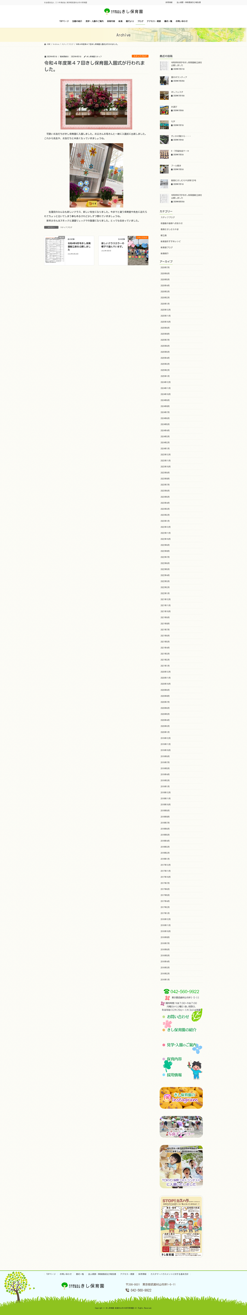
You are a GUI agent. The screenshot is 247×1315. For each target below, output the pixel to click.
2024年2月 (165, 443)
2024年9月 (165, 400)
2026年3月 (165, 292)
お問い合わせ (66, 1274)
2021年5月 (165, 642)
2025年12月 (166, 310)
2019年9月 (165, 756)
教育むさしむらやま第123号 (183, 181)
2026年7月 (165, 268)
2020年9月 (165, 690)
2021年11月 (166, 605)
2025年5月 (165, 352)
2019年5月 (165, 768)
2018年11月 (166, 799)
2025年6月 (165, 346)
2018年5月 (165, 835)
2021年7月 (165, 630)
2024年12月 (166, 382)
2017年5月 (165, 895)
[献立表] (54, 250)
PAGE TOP (238, 1273)
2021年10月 (166, 611)
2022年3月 (165, 581)
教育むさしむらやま (170, 229)
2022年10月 (166, 539)
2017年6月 (165, 889)
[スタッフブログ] (138, 246)
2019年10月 (166, 750)
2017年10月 (166, 877)
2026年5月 (165, 280)
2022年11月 (166, 533)
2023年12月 (166, 455)
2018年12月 (166, 793)
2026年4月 (165, 286)
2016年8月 (165, 937)
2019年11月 (166, 744)
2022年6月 (165, 563)
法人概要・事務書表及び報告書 (189, 2)
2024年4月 (165, 431)
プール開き (176, 166)
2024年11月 (166, 388)
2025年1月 (165, 376)
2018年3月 (165, 847)
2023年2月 (165, 515)
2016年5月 (165, 956)
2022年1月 (165, 593)
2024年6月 (165, 418)
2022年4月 (165, 575)
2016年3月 (165, 968)
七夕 (173, 121)
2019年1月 (165, 787)
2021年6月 (165, 636)
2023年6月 (165, 491)
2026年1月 (165, 304)
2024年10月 (166, 394)
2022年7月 (165, 557)
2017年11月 (166, 871)
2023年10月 (166, 467)
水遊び (174, 107)
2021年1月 (165, 666)
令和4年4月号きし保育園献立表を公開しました (79, 246)
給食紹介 (165, 253)
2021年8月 (165, 624)
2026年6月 (165, 274)
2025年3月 (165, 364)
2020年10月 (166, 684)
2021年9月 (165, 617)
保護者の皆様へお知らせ (172, 223)
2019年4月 (165, 774)
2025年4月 (165, 358)
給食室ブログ (167, 247)
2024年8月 (165, 406)
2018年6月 (165, 829)
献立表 (164, 235)
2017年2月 (165, 907)
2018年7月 (165, 823)
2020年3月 (165, 726)
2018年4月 (165, 841)
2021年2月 (165, 660)
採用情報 (169, 2)
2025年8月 (165, 334)
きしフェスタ (177, 92)
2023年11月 (166, 461)
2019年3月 (165, 781)
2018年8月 (165, 817)
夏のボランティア (179, 77)
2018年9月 (165, 811)
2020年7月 (165, 702)
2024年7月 (165, 412)
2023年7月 (165, 485)
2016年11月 (166, 925)
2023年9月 (165, 473)
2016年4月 (165, 962)
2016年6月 (165, 950)
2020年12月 (166, 672)
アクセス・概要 (127, 1274)
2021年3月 (165, 654)
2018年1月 (165, 859)
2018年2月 (165, 853)
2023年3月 (165, 509)
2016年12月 (166, 919)
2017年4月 (165, 901)
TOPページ (51, 1274)
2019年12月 (166, 738)
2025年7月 (165, 340)
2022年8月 (165, 551)
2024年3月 (165, 437)
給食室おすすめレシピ (171, 241)
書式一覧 (80, 1274)
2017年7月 (165, 883)
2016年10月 (166, 931)
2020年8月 (165, 696)
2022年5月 (165, 569)
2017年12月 (166, 865)
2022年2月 (165, 587)
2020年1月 (165, 732)
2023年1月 (165, 521)
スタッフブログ (140, 56)
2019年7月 (165, 762)
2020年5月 (165, 714)
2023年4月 (165, 503)
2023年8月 (165, 479)
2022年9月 (165, 545)
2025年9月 (165, 328)
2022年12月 (166, 527)
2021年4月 (165, 648)
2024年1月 (165, 449)
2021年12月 (166, 599)
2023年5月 (165, 497)
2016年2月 (165, 974)
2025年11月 (166, 316)
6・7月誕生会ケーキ (180, 151)
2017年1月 (165, 913)
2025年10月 (166, 322)
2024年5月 (165, 424)
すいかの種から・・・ (181, 136)
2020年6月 (165, 708)
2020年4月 (165, 720)
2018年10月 (166, 805)
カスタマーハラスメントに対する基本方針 (170, 1274)
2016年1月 (165, 980)
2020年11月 (166, 678)
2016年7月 (165, 943)
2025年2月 (165, 370)
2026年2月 (165, 298)
